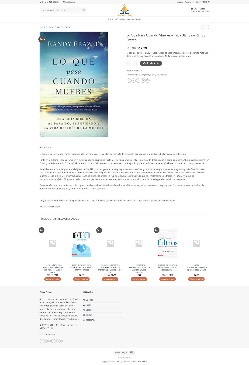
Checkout (87, 314)
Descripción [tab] (45, 147)
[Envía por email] (138, 80)
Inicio (110, 19)
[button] (202, 2)
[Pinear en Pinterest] (143, 80)
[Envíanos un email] (56, 341)
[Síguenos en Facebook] (42, 341)
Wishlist (87, 304)
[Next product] (202, 27)
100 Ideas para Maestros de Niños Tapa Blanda (196, 268)
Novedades (120, 19)
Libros (138, 19)
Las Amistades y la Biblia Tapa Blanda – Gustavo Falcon (52, 269)
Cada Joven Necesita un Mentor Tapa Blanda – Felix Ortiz (110, 269)
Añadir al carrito (151, 63)
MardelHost (143, 361)
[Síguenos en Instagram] (46, 341)
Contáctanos (70, 2)
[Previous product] (207, 27)
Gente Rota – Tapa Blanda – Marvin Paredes (81, 268)
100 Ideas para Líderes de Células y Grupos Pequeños (139, 269)
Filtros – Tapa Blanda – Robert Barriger (167, 268)
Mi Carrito (88, 309)
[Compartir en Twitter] (133, 80)
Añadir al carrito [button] (52, 279)
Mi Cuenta (88, 299)
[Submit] (84, 10)
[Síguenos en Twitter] (51, 341)
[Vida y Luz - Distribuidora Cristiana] (124, 10)
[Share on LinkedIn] (147, 80)
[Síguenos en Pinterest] (60, 341)
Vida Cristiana (63, 27)
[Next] (209, 254)
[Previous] (40, 254)
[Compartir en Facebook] (129, 80)
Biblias (130, 19)
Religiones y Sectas (148, 75)
